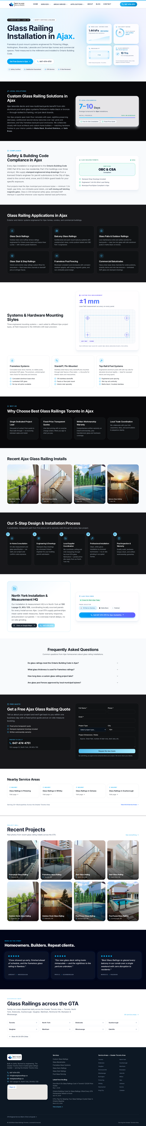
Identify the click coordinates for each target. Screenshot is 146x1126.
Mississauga (102, 1073)
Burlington (101, 1076)
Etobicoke (101, 1063)
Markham (122, 1066)
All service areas (130, 1014)
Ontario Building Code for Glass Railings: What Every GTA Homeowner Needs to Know (73, 1092)
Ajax (120, 1080)
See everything (131, 835)
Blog (98, 4)
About (90, 4)
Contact (107, 4)
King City (101, 1090)
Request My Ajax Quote (107, 751)
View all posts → (58, 1107)
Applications (76, 4)
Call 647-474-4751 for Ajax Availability (108, 615)
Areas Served (60, 4)
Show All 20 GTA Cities (20, 1036)
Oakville (121, 1073)
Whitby (100, 1083)
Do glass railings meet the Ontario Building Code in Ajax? (53, 663)
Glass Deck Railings (59, 1068)
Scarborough (123, 1063)
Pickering (101, 1080)
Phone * (110, 708)
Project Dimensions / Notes (88, 735)
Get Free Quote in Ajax (19, 61)
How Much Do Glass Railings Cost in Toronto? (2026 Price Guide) (73, 1085)
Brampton (122, 1070)
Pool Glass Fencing (59, 1074)
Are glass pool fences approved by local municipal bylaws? (54, 682)
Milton (121, 1076)
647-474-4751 (130, 4)
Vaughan (101, 1066)
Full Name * (83, 708)
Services (45, 4)
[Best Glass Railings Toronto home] (16, 4)
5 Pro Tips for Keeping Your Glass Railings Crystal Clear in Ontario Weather (73, 1100)
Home (35, 4)
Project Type (83, 726)
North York (122, 1059)
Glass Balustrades (59, 1062)
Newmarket (101, 1087)
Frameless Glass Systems (61, 1065)
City (109, 726)
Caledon (122, 1090)
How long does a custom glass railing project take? (50, 676)
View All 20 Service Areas (129, 804)
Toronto (100, 1059)
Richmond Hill (102, 1070)
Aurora (121, 1087)
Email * (81, 717)
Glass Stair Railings (59, 1071)
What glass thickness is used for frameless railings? (51, 669)
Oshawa (121, 1083)
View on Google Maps (24, 625)
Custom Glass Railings (60, 1059)
